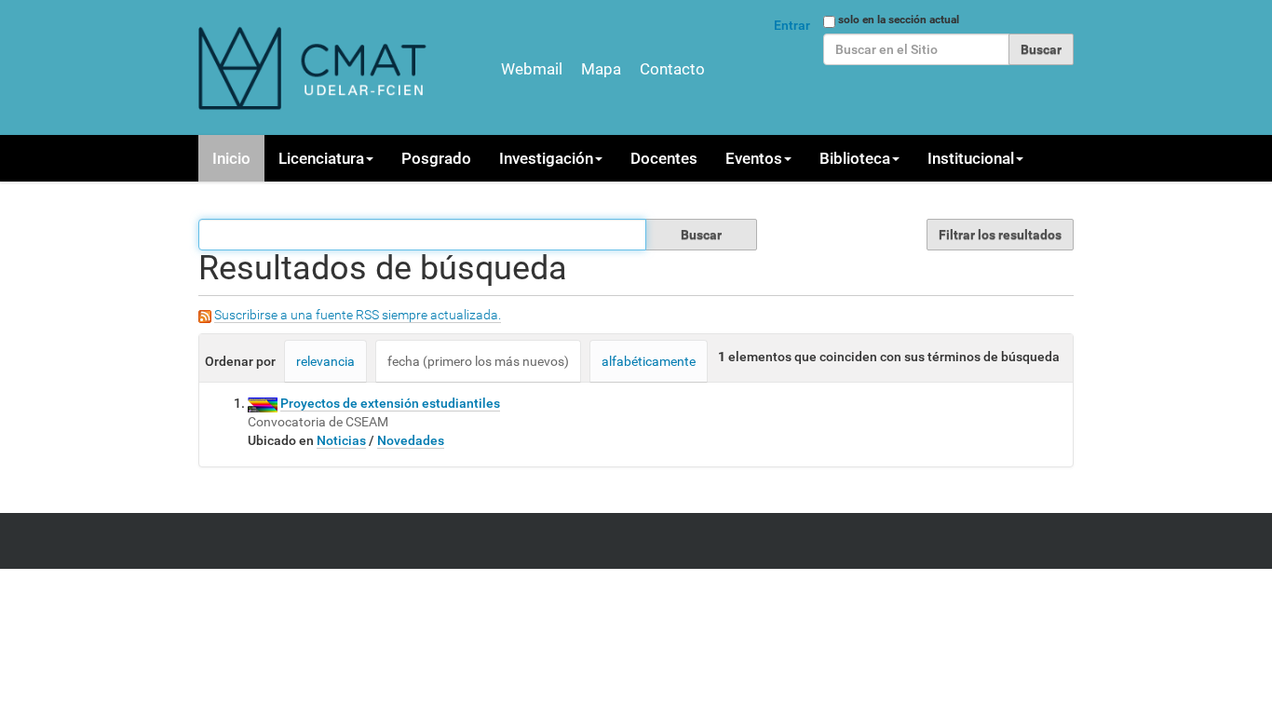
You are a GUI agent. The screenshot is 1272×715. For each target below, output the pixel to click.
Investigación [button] (546, 158)
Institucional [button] (970, 158)
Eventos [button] (753, 158)
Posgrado (436, 158)
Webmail (531, 69)
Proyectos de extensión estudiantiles (390, 403)
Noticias (341, 440)
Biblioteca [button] (854, 158)
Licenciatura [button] (321, 158)
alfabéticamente (649, 361)
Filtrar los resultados (1000, 234)
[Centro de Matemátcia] (314, 67)
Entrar (792, 25)
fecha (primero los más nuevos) (478, 361)
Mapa (601, 69)
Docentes (663, 158)
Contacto (672, 69)
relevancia (325, 361)
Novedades (410, 440)
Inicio (231, 158)
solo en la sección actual (898, 19)
